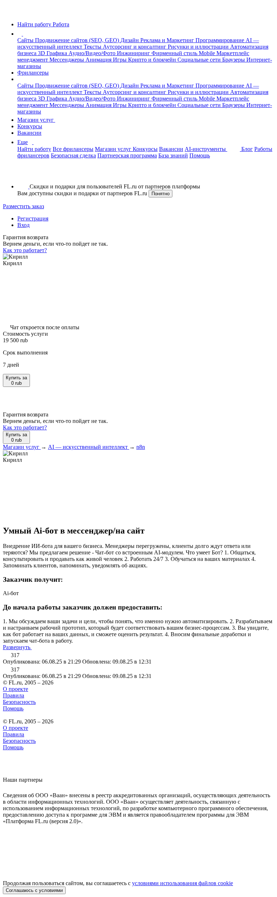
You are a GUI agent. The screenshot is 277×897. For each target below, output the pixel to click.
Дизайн (130, 40)
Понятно (160, 193)
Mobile (207, 53)
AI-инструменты (206, 149)
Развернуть (17, 647)
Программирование (220, 40)
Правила (13, 695)
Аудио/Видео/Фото (93, 53)
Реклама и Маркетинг (167, 40)
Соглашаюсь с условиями (34, 890)
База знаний (173, 155)
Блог (247, 149)
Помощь (199, 155)
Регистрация (32, 218)
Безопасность (19, 702)
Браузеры (234, 60)
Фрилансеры (33, 73)
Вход (23, 225)
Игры (120, 60)
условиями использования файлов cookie (182, 883)
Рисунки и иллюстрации (199, 47)
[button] (24, 34)
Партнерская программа (127, 155)
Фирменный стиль (175, 53)
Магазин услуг (36, 120)
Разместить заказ (23, 206)
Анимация (99, 60)
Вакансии (29, 133)
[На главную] (9, 12)
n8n (140, 447)
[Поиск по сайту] (23, 174)
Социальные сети (199, 60)
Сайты (26, 40)
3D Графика (53, 53)
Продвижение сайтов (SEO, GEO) (77, 40)
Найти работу (34, 149)
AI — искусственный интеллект (88, 447)
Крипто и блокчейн (152, 60)
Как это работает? (25, 250)
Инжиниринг (134, 53)
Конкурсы (29, 126)
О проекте (15, 689)
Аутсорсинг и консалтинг (135, 47)
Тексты (93, 47)
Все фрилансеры (73, 149)
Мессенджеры (67, 60)
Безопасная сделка (73, 155)
